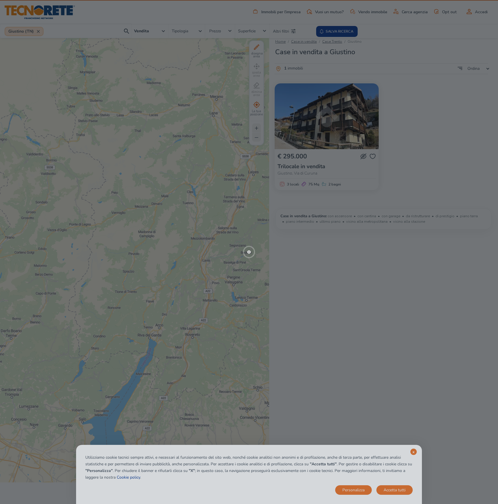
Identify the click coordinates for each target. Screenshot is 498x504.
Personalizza (353, 490)
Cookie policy (128, 477)
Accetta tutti (394, 490)
